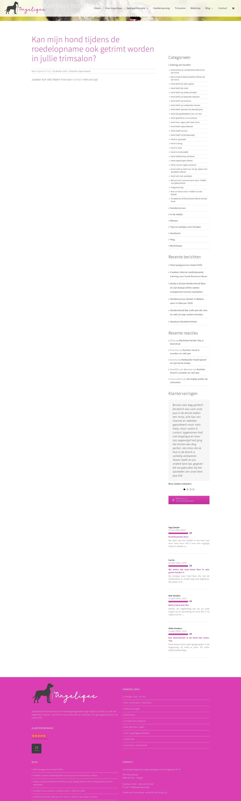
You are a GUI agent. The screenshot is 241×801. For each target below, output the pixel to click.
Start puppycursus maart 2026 (186, 265)
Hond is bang (176, 143)
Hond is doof (176, 148)
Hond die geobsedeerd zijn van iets (186, 114)
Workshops (176, 245)
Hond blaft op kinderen (181, 101)
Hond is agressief (178, 139)
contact (77, 80)
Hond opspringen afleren (182, 160)
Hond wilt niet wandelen (181, 176)
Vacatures (175, 233)
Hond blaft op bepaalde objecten (185, 97)
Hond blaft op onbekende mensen (185, 105)
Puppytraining (177, 187)
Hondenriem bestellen (135, 720)
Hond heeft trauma (179, 131)
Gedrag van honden (180, 64)
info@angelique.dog (139, 787)
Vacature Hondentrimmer (183, 321)
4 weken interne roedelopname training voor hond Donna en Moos (65, 775)
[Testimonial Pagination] (184, 489)
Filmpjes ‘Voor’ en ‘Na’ (135, 696)
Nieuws (174, 220)
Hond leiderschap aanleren (183, 156)
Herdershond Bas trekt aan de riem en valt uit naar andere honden (65, 796)
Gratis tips (129, 739)
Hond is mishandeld (179, 152)
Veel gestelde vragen (134, 727)
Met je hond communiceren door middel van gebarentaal (188, 182)
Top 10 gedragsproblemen (137, 733)
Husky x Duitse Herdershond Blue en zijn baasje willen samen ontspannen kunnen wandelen (188, 287)
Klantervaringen (132, 708)
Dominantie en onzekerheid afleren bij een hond (188, 71)
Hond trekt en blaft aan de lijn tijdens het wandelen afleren (189, 170)
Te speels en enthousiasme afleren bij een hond (189, 200)
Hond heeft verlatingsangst (183, 135)
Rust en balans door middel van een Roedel (186, 193)
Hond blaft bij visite (179, 88)
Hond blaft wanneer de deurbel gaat (187, 109)
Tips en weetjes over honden (185, 226)
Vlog (172, 239)
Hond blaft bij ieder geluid (182, 84)
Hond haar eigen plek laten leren (185, 122)
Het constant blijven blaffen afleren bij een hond (188, 78)
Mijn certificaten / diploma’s (137, 702)
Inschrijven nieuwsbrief (135, 745)
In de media (176, 214)
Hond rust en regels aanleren (183, 165)
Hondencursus (178, 208)
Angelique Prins (43, 71)
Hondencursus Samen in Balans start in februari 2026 (59, 790)
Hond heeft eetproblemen (182, 126)
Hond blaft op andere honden (184, 92)
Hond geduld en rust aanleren (184, 118)
